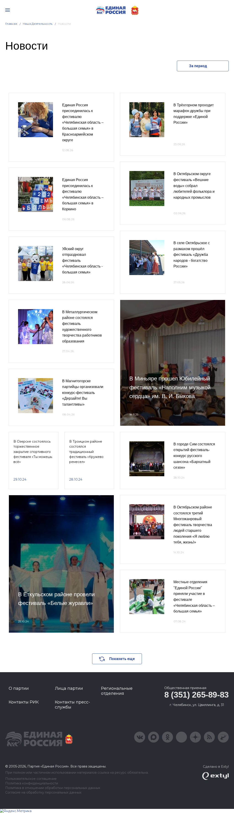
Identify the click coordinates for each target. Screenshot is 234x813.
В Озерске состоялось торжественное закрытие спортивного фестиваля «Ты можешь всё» (32, 451)
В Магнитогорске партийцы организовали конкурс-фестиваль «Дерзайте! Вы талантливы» (82, 392)
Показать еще (122, 659)
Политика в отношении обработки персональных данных (52, 788)
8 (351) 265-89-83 (196, 694)
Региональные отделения (117, 691)
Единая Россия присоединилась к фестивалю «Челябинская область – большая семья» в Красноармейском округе (83, 122)
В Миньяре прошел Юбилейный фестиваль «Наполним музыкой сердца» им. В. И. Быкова (169, 387)
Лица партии (69, 688)
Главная (11, 23)
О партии (19, 688)
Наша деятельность (38, 23)
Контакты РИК (24, 702)
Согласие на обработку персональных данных (43, 792)
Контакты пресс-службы (72, 705)
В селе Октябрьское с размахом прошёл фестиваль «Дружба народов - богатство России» (191, 254)
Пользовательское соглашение (31, 779)
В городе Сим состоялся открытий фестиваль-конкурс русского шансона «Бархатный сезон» (194, 455)
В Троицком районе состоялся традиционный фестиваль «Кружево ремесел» (86, 451)
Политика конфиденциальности (31, 783)
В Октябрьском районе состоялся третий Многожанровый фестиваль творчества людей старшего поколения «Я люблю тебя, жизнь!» (192, 524)
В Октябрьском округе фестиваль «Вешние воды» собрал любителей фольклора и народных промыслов (194, 185)
